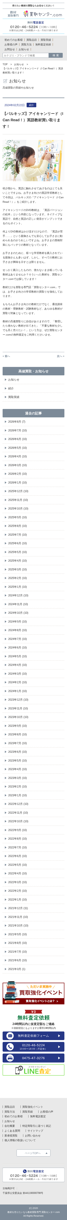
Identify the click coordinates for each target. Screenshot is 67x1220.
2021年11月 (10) (18, 916)
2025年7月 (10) (17, 534)
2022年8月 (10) (17, 838)
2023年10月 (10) (18, 717)
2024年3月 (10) (17, 673)
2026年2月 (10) (17, 473)
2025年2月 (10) (17, 578)
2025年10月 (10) (18, 508)
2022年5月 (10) (17, 864)
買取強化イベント (32, 1106)
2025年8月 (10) (17, 525)
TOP (5, 64)
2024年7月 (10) (17, 638)
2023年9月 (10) (17, 725)
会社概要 (9, 1126)
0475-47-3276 (33, 1058)
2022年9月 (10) (17, 830)
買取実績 (13, 397)
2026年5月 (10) (17, 447)
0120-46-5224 (33, 1046)
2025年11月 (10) (18, 499)
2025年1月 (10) (17, 586)
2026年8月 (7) (16, 421)
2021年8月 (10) (17, 942)
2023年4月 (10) (17, 769)
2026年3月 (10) (17, 465)
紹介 (11, 388)
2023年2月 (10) (17, 786)
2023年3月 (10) (17, 777)
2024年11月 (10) (18, 604)
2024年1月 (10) (17, 691)
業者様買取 (10, 1135)
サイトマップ (35, 1130)
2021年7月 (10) (17, 951)
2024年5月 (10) (17, 656)
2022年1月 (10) (17, 899)
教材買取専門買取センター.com (33, 14)
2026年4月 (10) (17, 456)
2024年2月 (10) (17, 682)
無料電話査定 (33, 26)
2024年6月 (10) (17, 647)
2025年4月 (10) (17, 560)
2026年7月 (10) (17, 430)
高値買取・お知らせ (33, 371)
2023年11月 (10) (18, 708)
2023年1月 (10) (17, 795)
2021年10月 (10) (18, 925)
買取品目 (9, 1106)
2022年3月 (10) (17, 882)
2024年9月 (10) (17, 621)
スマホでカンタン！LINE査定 (33, 1070)
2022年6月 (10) (17, 856)
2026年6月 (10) (17, 439)
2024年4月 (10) (17, 664)
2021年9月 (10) (17, 934)
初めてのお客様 (13, 1116)
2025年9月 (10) (17, 517)
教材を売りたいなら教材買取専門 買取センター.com (33, 1212)
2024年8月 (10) (17, 630)
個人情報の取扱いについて (20, 1140)
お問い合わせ (33, 1135)
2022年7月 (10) (17, 847)
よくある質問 (12, 1130)
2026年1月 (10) (17, 482)
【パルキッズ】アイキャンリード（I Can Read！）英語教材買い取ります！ (33, 120)
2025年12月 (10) (18, 491)
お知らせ (19, 64)
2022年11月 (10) (18, 812)
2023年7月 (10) (17, 743)
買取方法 (9, 1111)
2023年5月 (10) (17, 760)
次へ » (60, 356)
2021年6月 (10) (17, 960)
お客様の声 (46, 1111)
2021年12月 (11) (18, 908)
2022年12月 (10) (18, 803)
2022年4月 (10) (17, 873)
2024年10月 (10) (18, 612)
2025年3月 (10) (17, 569)
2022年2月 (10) (17, 890)
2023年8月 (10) (17, 734)
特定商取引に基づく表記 (36, 1126)
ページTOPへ (33, 1153)
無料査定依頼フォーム (33, 1035)
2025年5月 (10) (17, 552)
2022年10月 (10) (18, 821)
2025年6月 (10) (17, 543)
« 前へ (6, 356)
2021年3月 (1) (16, 969)
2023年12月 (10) (18, 699)
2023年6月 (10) (17, 751)
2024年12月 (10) (18, 595)
